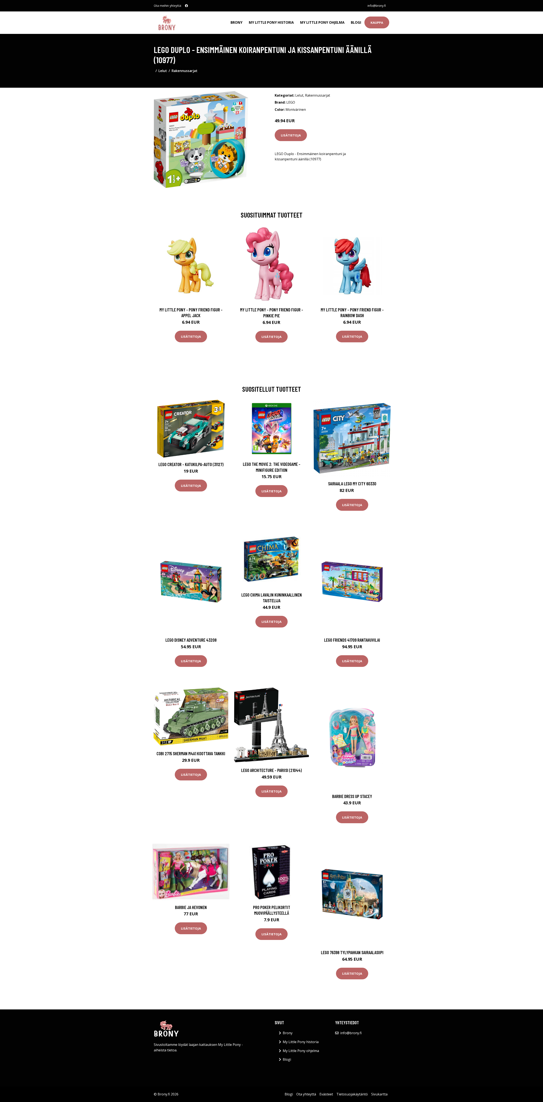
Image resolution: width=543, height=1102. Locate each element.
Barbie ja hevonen (191, 907)
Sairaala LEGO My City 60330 (352, 483)
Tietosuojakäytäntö (352, 1094)
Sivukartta (379, 1094)
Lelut (162, 70)
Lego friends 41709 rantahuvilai (352, 640)
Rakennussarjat (184, 70)
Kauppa (377, 22)
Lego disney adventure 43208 (191, 640)
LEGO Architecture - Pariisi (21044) (271, 770)
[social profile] (186, 6)
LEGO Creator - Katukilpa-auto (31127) (191, 464)
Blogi (356, 22)
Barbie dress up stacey (352, 796)
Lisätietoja (291, 135)
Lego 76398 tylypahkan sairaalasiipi (352, 952)
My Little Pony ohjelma (322, 22)
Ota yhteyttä (306, 1094)
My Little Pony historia (271, 22)
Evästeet (326, 1094)
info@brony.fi (377, 6)
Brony (236, 22)
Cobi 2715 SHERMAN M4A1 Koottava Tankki (191, 753)
